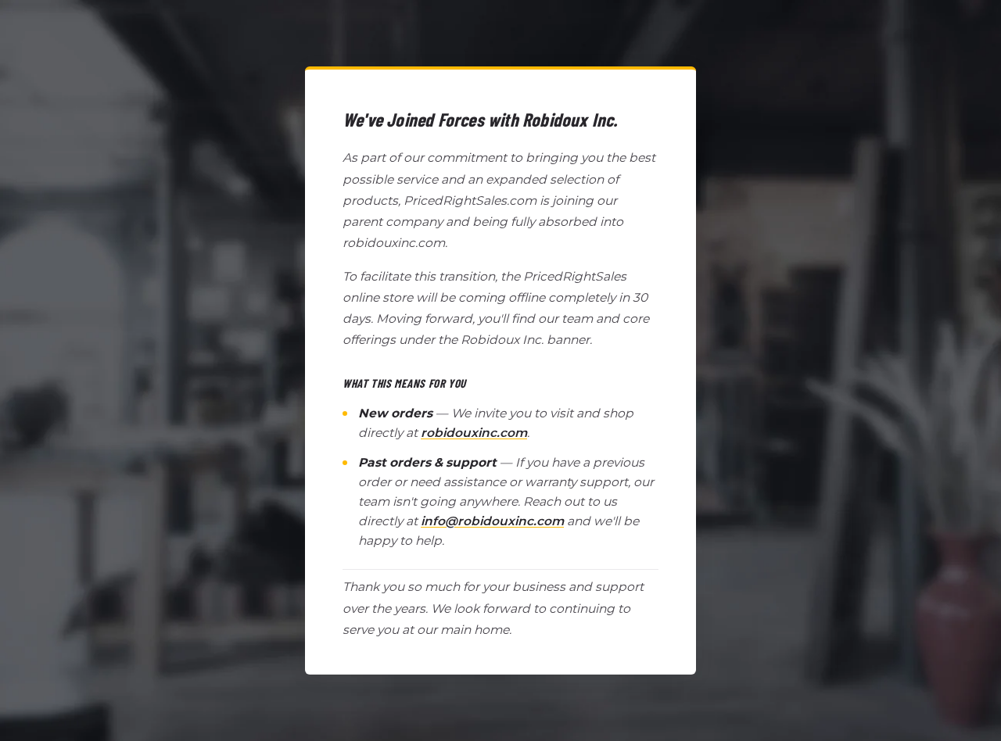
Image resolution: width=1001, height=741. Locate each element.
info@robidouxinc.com (492, 521)
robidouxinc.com (474, 432)
